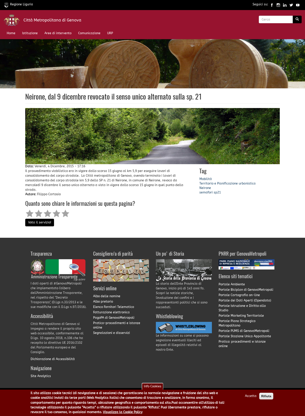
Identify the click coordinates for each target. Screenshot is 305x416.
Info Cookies (152, 386)
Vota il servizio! (39, 222)
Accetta (251, 396)
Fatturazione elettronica (111, 312)
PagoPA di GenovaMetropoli (113, 318)
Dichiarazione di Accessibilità (53, 359)
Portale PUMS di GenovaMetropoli (244, 331)
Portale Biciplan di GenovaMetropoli (246, 290)
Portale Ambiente (232, 284)
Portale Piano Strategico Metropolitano (237, 323)
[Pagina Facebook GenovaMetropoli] (272, 4)
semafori (206, 192)
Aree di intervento (57, 33)
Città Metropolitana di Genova (52, 20)
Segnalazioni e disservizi (111, 333)
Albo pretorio (103, 302)
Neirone (205, 188)
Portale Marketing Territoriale (241, 316)
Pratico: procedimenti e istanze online (242, 344)
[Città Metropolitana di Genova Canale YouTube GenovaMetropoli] (298, 4)
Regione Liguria (21, 4)
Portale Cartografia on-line (239, 295)
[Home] (13, 21)
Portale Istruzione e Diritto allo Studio (242, 308)
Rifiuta (266, 396)
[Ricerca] (297, 19)
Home (11, 33)
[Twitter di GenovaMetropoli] (291, 4)
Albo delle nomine (106, 296)
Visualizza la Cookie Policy (122, 412)
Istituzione (30, 33)
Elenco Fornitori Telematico (113, 307)
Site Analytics (41, 376)
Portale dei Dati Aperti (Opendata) (245, 300)
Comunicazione (89, 33)
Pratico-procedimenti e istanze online (116, 325)
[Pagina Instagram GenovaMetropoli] (278, 4)
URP (110, 33)
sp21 (217, 192)
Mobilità (205, 179)
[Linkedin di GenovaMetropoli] (285, 4)
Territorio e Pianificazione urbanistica (227, 183)
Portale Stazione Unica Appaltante (245, 336)
